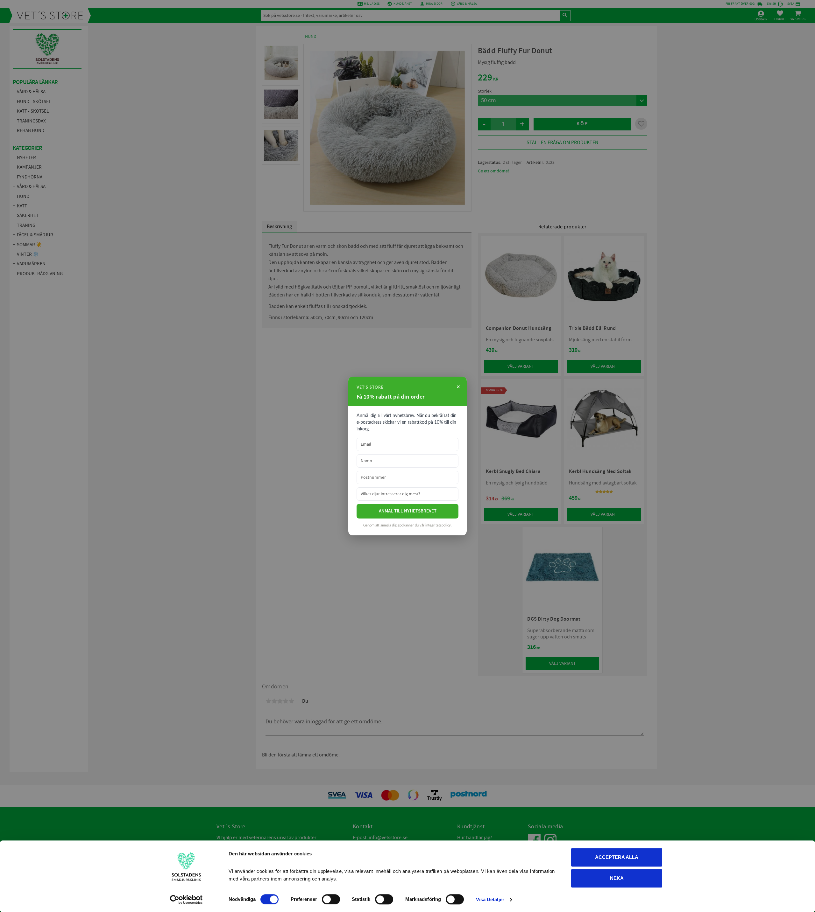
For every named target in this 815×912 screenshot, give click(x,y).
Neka (617, 878)
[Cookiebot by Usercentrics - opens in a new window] (186, 899)
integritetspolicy (438, 525)
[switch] (331, 899)
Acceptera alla (616, 857)
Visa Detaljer (490, 899)
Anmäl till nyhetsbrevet (407, 511)
